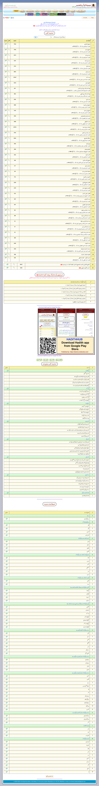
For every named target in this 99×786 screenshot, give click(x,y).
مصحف (88, 676)
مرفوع (88, 545)
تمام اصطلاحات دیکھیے (49, 776)
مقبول (88, 581)
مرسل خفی (87, 650)
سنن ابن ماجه (87, 61)
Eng (92, 17)
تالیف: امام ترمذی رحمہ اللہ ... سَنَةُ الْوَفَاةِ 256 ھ (81, 74)
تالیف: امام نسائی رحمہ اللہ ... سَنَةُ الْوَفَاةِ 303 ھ (81, 68)
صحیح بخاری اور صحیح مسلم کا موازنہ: (84, 400)
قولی (88, 525)
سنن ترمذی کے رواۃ (86, 469)
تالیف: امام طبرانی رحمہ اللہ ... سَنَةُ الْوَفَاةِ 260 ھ (81, 207)
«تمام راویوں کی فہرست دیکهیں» (79, 302)
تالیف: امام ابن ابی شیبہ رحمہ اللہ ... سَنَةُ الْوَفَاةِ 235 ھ (80, 129)
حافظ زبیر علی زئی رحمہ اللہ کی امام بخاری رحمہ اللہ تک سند (81, 380)
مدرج (88, 683)
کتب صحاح (87, 742)
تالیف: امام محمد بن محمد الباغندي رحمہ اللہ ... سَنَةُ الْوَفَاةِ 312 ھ (78, 234)
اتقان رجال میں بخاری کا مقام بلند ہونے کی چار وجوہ (81, 377)
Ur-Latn (85, 17)
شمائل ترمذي (87, 166)
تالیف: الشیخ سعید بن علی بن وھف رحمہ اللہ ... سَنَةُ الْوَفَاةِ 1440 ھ (77, 196)
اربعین (88, 769)
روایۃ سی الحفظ (87, 696)
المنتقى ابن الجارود (86, 177)
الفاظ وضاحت (54, 30)
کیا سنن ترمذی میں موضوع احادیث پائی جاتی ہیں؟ (82, 472)
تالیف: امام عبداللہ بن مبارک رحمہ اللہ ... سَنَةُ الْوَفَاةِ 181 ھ (79, 218)
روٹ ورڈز (58, 30)
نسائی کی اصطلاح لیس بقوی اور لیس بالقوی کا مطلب (81, 448)
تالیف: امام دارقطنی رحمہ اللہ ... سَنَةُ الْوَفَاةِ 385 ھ (81, 124)
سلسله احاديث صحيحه (85, 249)
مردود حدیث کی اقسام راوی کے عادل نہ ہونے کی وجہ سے (80, 657)
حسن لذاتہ (87, 597)
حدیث (88, 516)
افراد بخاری (87, 610)
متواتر (88, 558)
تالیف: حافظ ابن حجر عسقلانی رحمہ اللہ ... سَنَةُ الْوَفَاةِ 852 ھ (78, 146)
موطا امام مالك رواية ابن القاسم (84, 88)
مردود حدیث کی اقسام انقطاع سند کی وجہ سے (82, 630)
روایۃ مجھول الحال (86, 719)
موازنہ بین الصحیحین (86, 374)
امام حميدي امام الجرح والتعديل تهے (84, 484)
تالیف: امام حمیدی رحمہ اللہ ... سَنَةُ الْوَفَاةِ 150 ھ (81, 201)
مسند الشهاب (87, 243)
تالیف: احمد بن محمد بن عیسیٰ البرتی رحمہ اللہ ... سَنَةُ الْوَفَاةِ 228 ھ (77, 223)
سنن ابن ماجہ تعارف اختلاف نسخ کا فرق (83, 424)
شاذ (88, 689)
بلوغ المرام (88, 144)
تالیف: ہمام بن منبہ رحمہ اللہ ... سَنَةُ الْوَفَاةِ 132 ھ (81, 174)
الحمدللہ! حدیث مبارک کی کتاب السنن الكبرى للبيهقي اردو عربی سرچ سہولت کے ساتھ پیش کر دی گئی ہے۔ (50, 26)
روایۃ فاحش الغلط (86, 703)
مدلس (88, 647)
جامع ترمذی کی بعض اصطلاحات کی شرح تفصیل (82, 463)
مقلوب (88, 679)
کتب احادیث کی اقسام (86, 739)
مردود (88, 584)
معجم (88, 765)
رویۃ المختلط (87, 706)
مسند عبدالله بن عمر (86, 227)
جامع (88, 749)
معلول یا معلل (87, 653)
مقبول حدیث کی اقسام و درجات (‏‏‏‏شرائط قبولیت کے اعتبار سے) (79, 587)
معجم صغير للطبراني (86, 205)
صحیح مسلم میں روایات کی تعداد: (84, 394)
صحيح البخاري (87, 44)
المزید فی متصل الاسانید (86, 686)
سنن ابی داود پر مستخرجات (85, 406)
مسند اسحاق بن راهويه (85, 210)
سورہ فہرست (49, 30)
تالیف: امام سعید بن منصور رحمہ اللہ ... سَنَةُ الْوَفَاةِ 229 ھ (79, 135)
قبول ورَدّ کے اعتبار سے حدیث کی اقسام (83, 578)
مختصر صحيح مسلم (86, 188)
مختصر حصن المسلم (86, 193)
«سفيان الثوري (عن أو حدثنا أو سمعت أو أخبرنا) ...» (75, 285)
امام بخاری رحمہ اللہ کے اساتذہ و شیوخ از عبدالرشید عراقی (81, 383)
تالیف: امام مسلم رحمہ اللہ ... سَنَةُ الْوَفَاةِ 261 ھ (81, 52)
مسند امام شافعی (87, 238)
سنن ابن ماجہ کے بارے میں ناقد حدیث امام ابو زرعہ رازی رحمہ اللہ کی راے (78, 430)
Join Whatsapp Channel (49, 22)
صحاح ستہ (87, 745)
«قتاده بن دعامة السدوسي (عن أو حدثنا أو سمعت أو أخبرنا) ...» (73, 292)
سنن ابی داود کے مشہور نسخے (85, 412)
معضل (88, 640)
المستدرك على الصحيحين (85, 116)
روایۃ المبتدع (87, 660)
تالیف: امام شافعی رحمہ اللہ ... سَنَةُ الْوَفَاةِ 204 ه (81, 240)
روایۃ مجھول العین (86, 716)
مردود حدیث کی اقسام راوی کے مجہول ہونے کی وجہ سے (81, 713)
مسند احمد (88, 77)
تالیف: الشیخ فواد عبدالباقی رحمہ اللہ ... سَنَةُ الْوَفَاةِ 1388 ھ (79, 151)
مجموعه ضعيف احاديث (85, 254)
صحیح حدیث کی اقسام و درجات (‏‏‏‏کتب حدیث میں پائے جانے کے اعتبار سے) (78, 604)
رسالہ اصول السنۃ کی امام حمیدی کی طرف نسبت (82, 481)
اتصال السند (87, 736)
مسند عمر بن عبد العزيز (85, 232)
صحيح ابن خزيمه (87, 105)
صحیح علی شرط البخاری (86, 620)
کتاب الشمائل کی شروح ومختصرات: (83, 466)
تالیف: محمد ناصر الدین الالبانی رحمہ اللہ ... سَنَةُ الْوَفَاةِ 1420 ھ (78, 162)
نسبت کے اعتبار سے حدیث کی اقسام (83, 538)
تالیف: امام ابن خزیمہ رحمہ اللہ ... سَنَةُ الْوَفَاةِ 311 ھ (80, 107)
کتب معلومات (39, 360)
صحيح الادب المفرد (86, 160)
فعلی (88, 529)
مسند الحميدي (87, 199)
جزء (88, 772)
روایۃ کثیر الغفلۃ (87, 700)
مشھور (88, 565)
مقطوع (88, 552)
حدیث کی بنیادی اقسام (85, 522)
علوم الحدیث (52, 360)
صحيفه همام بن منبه (86, 171)
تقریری (88, 532)
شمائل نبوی (87, 535)
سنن (88, 752)
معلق (88, 633)
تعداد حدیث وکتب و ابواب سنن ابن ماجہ (83, 433)
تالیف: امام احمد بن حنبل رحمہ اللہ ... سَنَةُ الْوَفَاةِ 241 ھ (79, 79)
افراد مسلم (87, 614)
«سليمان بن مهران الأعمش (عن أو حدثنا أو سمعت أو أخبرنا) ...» (73, 288)
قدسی (88, 542)
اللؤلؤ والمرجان (87, 149)
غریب (88, 575)
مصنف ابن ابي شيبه (86, 127)
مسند (88, 755)
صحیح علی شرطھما (87, 617)
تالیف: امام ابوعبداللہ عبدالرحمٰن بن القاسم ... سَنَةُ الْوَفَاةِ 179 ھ (78, 90)
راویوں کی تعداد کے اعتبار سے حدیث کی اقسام (82, 555)
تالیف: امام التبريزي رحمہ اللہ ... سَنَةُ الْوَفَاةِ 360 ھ (80, 140)
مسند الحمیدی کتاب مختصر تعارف (84, 490)
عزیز (88, 571)
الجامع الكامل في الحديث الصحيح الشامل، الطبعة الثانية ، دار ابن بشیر (76, 264)
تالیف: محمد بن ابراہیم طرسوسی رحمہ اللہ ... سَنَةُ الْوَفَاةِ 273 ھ (78, 229)
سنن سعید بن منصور (86, 133)
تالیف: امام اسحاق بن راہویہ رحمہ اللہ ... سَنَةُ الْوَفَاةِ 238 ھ (79, 212)
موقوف (88, 548)
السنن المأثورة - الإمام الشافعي (84, 258)
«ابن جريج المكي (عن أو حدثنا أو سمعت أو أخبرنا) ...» (75, 295)
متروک (88, 666)
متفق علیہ (87, 607)
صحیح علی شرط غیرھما (86, 627)
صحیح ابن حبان (87, 110)
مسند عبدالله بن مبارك (85, 216)
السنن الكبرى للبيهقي (85, 268)
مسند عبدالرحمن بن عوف (85, 221)
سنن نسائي (88, 66)
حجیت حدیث (46, 360)
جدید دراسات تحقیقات (85, 418)
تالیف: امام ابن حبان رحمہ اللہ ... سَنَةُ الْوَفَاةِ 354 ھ (80, 113)
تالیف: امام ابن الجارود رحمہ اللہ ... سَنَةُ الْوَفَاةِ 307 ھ (80, 179)
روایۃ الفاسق (87, 663)
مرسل (88, 637)
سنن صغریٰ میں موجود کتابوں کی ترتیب (83, 445)
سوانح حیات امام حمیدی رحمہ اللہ (84, 487)
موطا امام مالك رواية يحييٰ (85, 94)
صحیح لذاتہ (87, 591)
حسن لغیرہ (87, 601)
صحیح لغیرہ (87, 594)
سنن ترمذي (88, 72)
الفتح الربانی (88, 83)
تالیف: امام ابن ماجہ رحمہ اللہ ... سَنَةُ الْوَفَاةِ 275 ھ (80, 63)
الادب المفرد (88, 155)
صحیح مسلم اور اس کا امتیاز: (85, 397)
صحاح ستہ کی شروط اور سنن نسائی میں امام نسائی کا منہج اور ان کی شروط (79, 442)
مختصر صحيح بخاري (86, 182)
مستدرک (88, 762)
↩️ (3, 17)
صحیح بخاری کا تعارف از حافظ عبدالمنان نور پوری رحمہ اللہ (81, 386)
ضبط (88, 732)
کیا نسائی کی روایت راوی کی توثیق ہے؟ (83, 454)
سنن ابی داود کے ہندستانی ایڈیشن (84, 409)
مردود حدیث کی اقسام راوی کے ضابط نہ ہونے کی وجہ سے (80, 673)
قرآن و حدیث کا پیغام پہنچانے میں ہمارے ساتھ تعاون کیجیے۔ (49, 24)
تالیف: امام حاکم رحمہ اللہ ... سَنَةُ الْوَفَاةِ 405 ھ (81, 118)
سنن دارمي (88, 99)
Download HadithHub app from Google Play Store (49, 355)
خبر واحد (88, 561)
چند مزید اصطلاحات (86, 726)
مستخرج (88, 759)
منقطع (88, 643)
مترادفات (40, 30)
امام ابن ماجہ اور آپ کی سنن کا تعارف (83, 427)
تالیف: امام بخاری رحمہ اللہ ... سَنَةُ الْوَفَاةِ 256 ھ (81, 46)
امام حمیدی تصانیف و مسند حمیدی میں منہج (83, 478)
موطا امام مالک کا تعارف (85, 496)
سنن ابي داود (87, 55)
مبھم (88, 723)
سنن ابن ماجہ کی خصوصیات (85, 436)
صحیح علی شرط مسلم (86, 624)
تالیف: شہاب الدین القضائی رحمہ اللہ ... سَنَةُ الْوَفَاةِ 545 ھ (79, 245)
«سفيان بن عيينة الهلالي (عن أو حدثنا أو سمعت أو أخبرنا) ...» (73, 298)
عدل (88, 729)
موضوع (88, 670)
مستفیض (87, 568)
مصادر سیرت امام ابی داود (85, 415)
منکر (88, 693)
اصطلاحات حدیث (59, 360)
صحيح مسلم (87, 50)
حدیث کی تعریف (86, 519)
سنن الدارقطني (87, 121)
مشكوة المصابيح (87, 138)
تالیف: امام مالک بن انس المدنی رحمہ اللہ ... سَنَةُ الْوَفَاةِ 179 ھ (78, 96)
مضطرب (87, 710)
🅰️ (7, 17)
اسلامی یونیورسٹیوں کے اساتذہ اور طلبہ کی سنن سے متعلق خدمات (79, 460)
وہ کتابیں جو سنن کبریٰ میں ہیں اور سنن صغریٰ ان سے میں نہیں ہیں (79, 451)
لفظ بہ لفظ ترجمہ (45, 30)
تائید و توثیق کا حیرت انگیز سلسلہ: (84, 391)
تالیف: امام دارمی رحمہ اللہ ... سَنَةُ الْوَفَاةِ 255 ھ (81, 102)
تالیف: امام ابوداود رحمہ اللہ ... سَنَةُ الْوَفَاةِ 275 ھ (81, 57)
